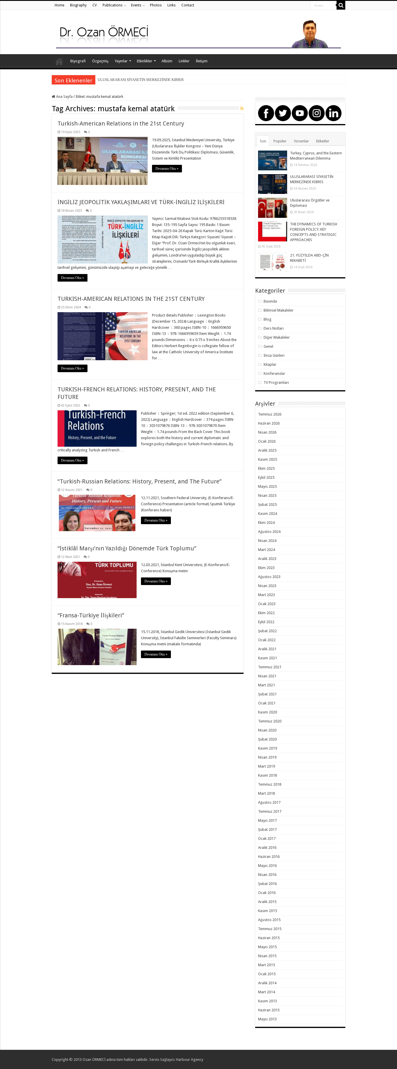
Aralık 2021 (267, 649)
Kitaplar (270, 364)
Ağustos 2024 (269, 531)
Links (171, 5)
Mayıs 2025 (267, 486)
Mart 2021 (266, 685)
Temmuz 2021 (269, 667)
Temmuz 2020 (269, 721)
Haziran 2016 (269, 856)
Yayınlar (121, 61)
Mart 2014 (266, 992)
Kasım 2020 (267, 712)
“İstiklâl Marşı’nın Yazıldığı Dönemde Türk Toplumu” (127, 548)
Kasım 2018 (267, 775)
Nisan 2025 (267, 495)
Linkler (184, 61)
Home (59, 5)
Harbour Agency (189, 1059)
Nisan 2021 (267, 676)
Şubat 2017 (267, 829)
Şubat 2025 (267, 504)
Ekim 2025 (266, 468)
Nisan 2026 (267, 432)
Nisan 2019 (267, 757)
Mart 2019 (266, 766)
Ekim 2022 (266, 613)
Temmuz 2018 (269, 784)
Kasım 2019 (267, 748)
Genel (268, 346)
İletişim (202, 61)
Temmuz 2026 (269, 414)
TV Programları (276, 382)
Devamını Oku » (166, 169)
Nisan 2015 (267, 956)
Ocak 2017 (267, 838)
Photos (156, 5)
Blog (267, 319)
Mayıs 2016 (267, 865)
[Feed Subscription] (242, 108)
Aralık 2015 (267, 902)
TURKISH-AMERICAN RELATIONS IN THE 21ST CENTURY (131, 298)
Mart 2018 (266, 793)
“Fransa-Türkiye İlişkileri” (91, 615)
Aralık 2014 (267, 983)
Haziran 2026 (269, 423)
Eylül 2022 (266, 622)
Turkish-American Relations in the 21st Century (121, 123)
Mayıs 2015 (267, 947)
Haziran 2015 (269, 938)
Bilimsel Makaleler (279, 310)
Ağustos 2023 (269, 577)
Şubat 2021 (267, 694)
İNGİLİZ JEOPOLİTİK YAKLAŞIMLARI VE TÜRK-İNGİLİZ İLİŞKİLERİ (141, 202)
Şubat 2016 (267, 883)
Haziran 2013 (269, 1010)
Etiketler (322, 141)
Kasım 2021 (267, 658)
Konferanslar (274, 373)
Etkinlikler (144, 61)
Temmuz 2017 (269, 811)
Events (136, 5)
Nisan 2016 (267, 874)
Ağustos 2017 (269, 802)
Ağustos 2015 (269, 920)
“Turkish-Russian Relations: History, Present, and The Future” (139, 481)
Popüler (280, 141)
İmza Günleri (274, 355)
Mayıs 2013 (267, 1019)
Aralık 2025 (267, 450)
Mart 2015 (266, 965)
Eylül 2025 (266, 477)
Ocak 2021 (267, 703)
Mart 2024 (266, 549)
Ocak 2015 (267, 974)
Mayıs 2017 (267, 820)
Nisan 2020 (267, 730)
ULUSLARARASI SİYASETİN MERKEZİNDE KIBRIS (141, 79)
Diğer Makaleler (277, 337)
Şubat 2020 (267, 739)
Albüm (167, 61)
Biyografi (78, 61)
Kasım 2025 (267, 459)
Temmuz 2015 (269, 929)
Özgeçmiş (100, 61)
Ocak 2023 (267, 604)
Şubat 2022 (267, 631)
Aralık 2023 (267, 558)
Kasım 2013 (267, 1001)
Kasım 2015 (267, 911)
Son (263, 141)
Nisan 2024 (267, 540)
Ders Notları (274, 328)
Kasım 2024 (267, 513)
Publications (112, 5)
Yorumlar (301, 141)
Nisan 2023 (267, 586)
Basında (270, 301)
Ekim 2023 (266, 568)
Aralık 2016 (267, 847)
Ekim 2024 (266, 522)
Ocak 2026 (267, 441)
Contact (187, 5)
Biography (78, 5)
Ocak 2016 (267, 892)
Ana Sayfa (59, 60)
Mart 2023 (266, 595)
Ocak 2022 (267, 640)
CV (94, 5)
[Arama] (341, 5)
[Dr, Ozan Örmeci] (198, 33)
